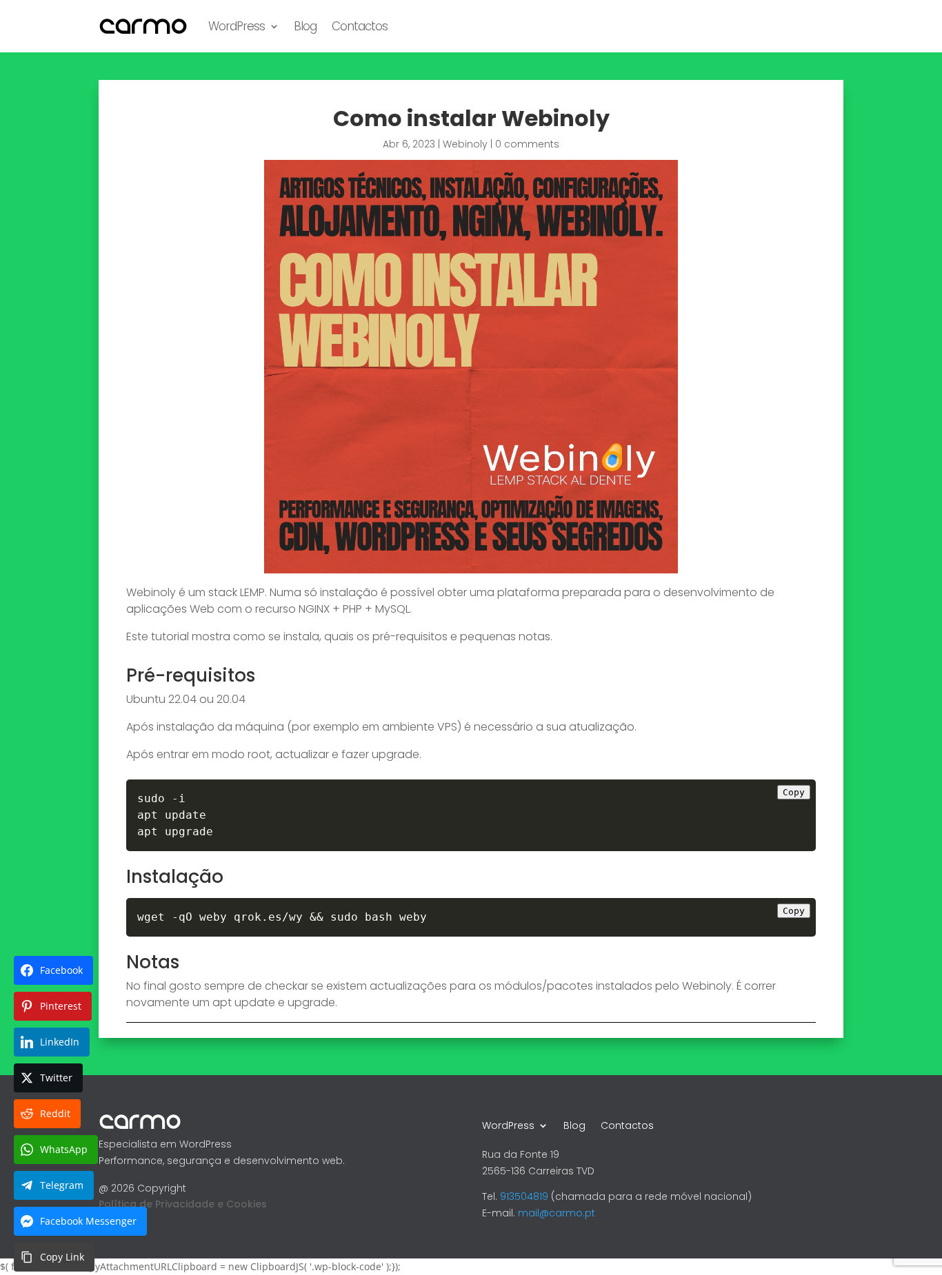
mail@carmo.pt (556, 1213)
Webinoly (465, 144)
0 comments (527, 144)
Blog (305, 26)
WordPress (236, 26)
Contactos (360, 26)
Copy (794, 792)
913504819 (524, 1196)
